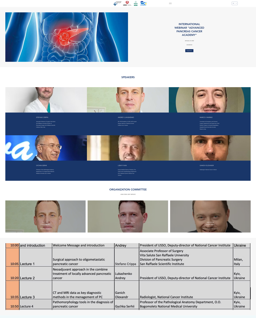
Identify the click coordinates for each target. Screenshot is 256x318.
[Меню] (170, 3)
